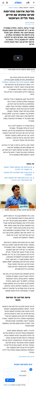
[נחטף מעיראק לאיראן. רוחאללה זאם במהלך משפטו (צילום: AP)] (18, 198)
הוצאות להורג (22, 356)
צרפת (28, 356)
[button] (27, 2)
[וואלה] (18, 3)
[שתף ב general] (3, 3)
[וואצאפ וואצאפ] (7, 3)
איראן (32, 356)
